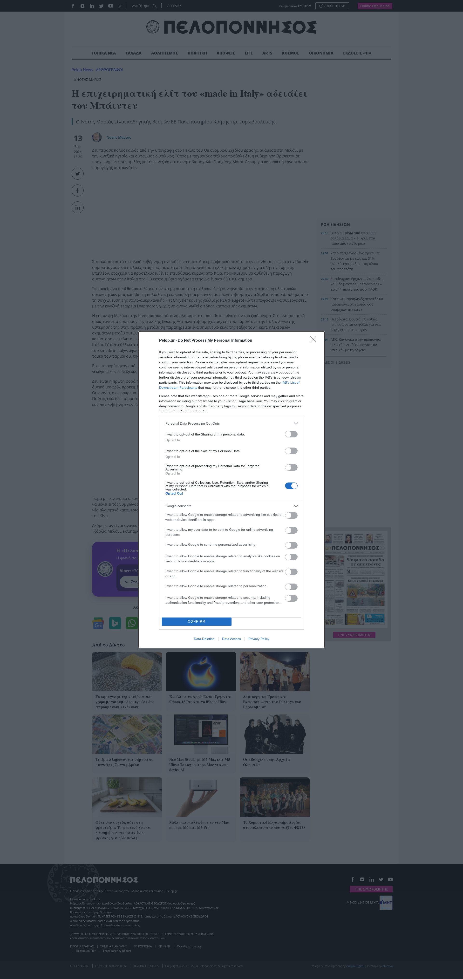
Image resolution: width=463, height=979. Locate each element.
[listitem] (231, 423)
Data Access (231, 639)
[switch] (291, 434)
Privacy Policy (258, 639)
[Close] (315, 340)
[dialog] (231, 489)
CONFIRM (197, 621)
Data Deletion (204, 639)
